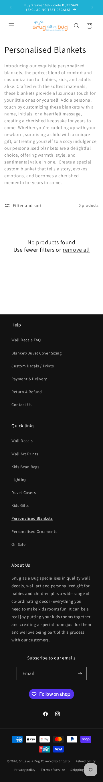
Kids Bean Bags (25, 466)
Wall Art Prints (24, 453)
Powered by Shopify (55, 761)
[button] (11, 25)
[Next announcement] (92, 7)
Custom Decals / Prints (32, 366)
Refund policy (86, 761)
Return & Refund (26, 391)
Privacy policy (24, 770)
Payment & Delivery (29, 378)
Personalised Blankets (32, 518)
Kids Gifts (20, 505)
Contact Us (21, 404)
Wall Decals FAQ (26, 339)
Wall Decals (22, 440)
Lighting (19, 479)
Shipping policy (82, 770)
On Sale (18, 544)
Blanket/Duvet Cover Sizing (36, 353)
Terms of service (53, 770)
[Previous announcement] (10, 7)
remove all (76, 249)
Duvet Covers (23, 492)
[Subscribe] (80, 673)
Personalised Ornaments (34, 531)
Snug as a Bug (30, 761)
